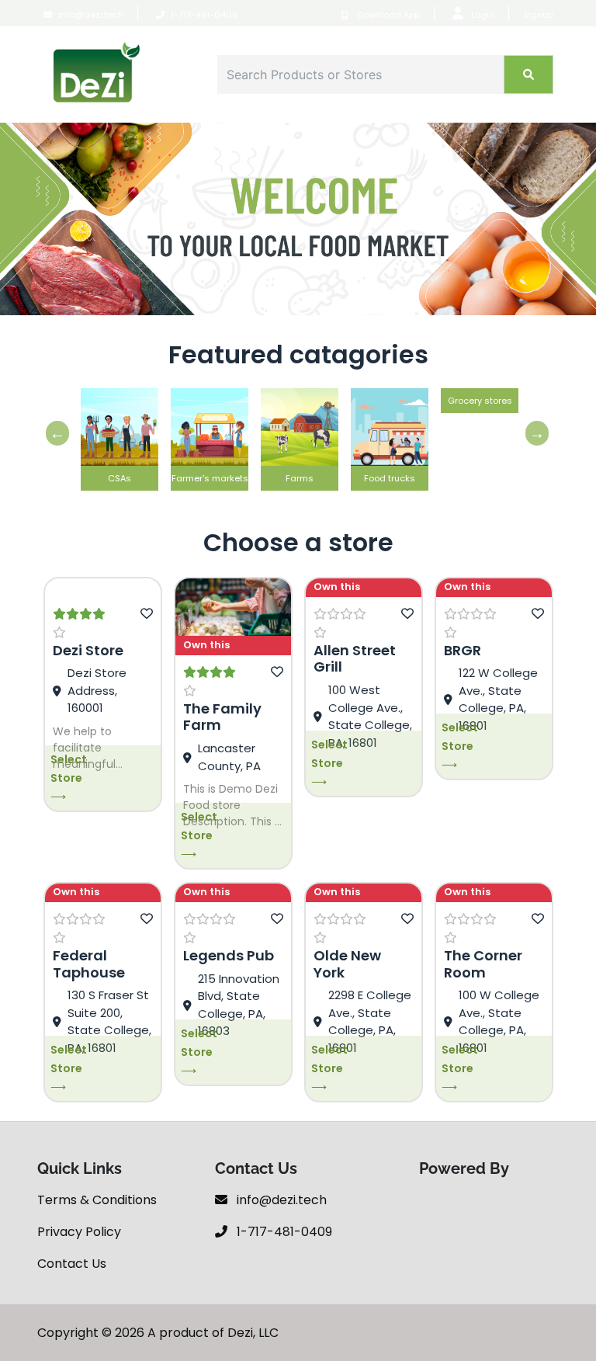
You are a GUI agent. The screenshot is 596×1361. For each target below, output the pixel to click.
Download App (387, 15)
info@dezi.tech (90, 15)
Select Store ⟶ (68, 778)
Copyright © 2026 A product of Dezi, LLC (158, 1333)
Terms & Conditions (97, 1200)
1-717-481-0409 (204, 15)
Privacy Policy (79, 1232)
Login (482, 15)
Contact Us (71, 1263)
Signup (538, 15)
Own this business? (209, 646)
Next (533, 433)
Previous (53, 433)
